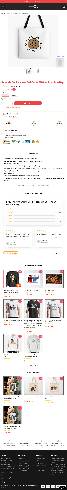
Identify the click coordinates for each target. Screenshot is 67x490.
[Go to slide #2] (38, 71)
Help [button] (64, 487)
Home (3, 13)
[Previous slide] (4, 41)
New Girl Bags (26, 13)
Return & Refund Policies (41, 465)
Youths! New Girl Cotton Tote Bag (33, 397)
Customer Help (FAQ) (40, 470)
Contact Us (38, 468)
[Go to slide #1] (29, 71)
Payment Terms (39, 463)
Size (2, 92)
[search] (61, 7)
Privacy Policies (22, 463)
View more (33, 365)
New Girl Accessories (13, 13)
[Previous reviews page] (53, 253)
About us (20, 458)
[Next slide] (63, 41)
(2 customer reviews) (14, 86)
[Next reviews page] (62, 253)
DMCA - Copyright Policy (25, 466)
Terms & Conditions (23, 461)
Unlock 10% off (3, 482)
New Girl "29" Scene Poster (31, 290)
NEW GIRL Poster (49, 290)
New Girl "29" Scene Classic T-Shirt (12, 320)
